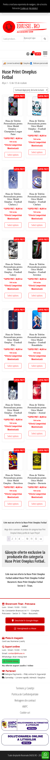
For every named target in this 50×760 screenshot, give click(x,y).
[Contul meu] (27, 54)
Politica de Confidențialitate (25, 694)
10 (27, 538)
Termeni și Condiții (25, 688)
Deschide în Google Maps (26, 620)
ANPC (25, 706)
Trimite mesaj (12, 661)
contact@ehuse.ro (16, 653)
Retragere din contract (25, 700)
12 (36, 538)
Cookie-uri (24, 8)
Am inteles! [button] (33, 8)
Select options (13, 154)
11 (31, 538)
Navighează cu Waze (26, 628)
